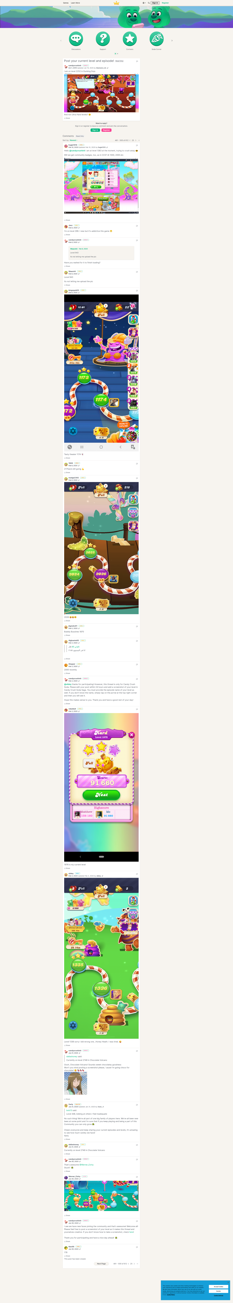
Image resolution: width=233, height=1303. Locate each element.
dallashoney (71, 1056)
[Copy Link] (108, 68)
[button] (66, 67)
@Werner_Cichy (86, 1165)
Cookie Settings (218, 1295)
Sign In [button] (95, 130)
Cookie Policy (171, 1294)
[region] (195, 1290)
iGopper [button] (72, 664)
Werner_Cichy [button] (74, 1176)
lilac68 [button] (71, 1247)
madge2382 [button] (74, 478)
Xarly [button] (71, 1104)
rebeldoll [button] (72, 709)
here (131, 1232)
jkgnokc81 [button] (73, 626)
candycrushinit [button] (74, 65)
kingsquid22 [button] (74, 290)
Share (67, 118)
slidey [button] (71, 873)
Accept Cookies (218, 1286)
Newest (73, 140)
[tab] (115, 54)
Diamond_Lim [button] (101, 68)
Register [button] (106, 130)
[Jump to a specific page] (138, 140)
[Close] (228, 1282)
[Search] (148, 3)
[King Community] (116, 3)
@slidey (67, 684)
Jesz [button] (71, 225)
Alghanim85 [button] (74, 640)
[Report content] (137, 61)
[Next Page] (135, 140)
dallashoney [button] (74, 1145)
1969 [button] (71, 463)
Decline (218, 1291)
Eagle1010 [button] (73, 145)
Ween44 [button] (73, 249)
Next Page (101, 1264)
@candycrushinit (77, 150)
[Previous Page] (130, 140)
